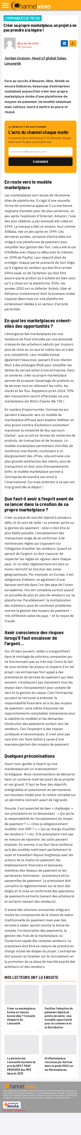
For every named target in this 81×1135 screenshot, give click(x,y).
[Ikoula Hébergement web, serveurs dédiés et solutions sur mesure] (12, 1108)
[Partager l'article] (72, 43)
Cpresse (27, 47)
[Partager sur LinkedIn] (64, 43)
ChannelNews (31, 6)
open (5, 5)
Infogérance (19, 1110)
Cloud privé (8, 1110)
